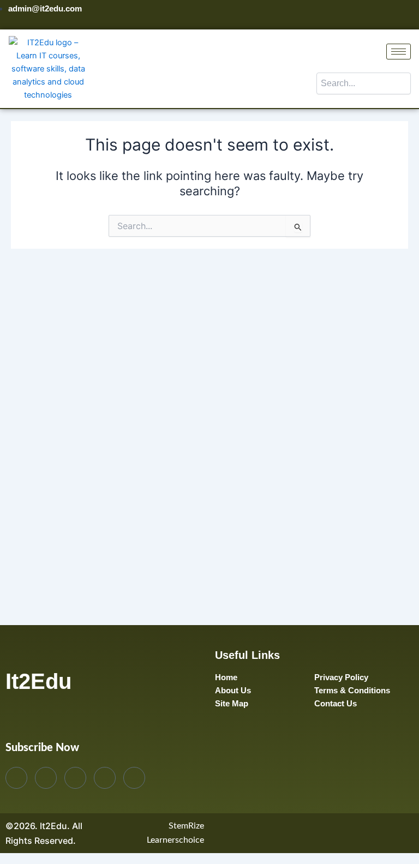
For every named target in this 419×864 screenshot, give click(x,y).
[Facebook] (352, 15)
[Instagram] (408, 15)
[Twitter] (371, 15)
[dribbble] (105, 778)
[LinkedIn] (389, 15)
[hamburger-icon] (398, 51)
